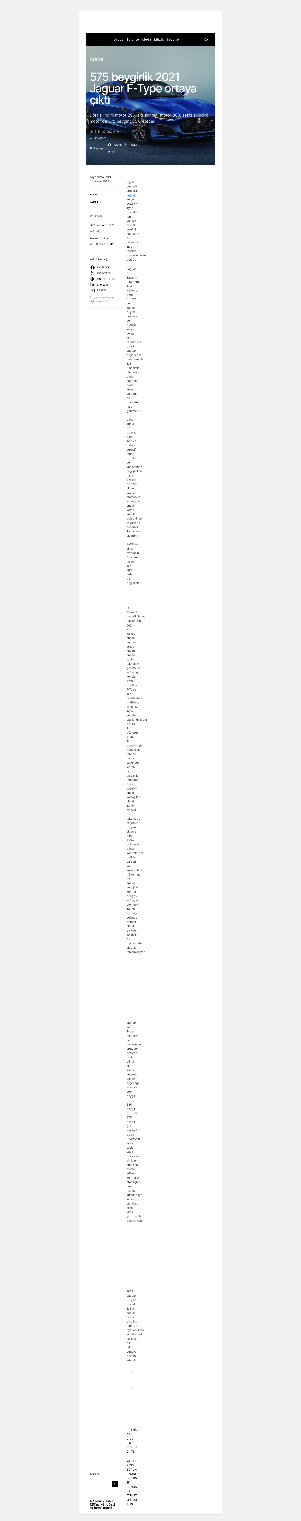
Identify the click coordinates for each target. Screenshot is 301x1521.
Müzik (159, 39)
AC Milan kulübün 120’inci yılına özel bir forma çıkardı (102, 1504)
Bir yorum (99, 138)
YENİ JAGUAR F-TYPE (102, 244)
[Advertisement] (160, 23)
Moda (146, 39)
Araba (118, 39)
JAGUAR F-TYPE (99, 237)
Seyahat (173, 39)
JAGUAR (94, 231)
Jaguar (131, 195)
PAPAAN (95, 202)
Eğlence (133, 39)
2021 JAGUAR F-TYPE (102, 225)
